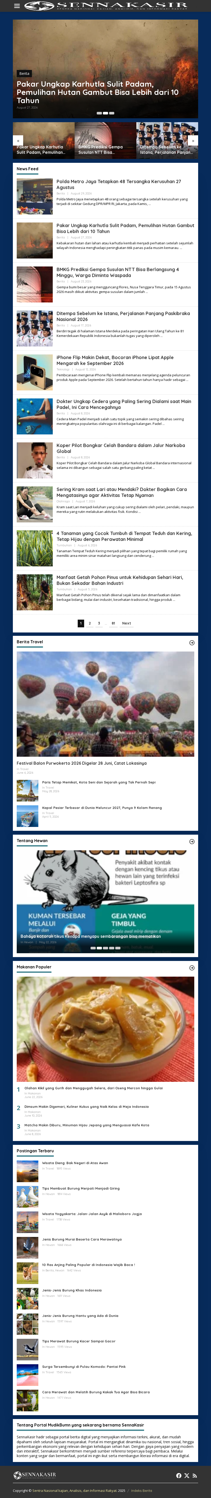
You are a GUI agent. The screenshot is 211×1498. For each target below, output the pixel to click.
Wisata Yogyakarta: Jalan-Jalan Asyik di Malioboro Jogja (92, 1214)
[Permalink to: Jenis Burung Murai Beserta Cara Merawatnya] (27, 1247)
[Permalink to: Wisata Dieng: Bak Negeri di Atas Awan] (27, 1171)
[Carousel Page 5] (117, 948)
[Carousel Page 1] (99, 113)
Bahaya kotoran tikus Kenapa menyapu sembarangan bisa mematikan (91, 936)
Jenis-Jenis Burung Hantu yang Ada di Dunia (80, 1316)
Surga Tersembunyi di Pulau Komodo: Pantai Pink (84, 1367)
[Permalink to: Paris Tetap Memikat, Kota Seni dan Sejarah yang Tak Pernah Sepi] (27, 790)
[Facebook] (178, 1475)
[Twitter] (186, 1475)
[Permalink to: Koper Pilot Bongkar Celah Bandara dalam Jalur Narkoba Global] (35, 459)
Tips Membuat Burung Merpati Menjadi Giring (81, 1188)
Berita (25, 73)
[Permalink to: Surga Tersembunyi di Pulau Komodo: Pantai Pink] (27, 1374)
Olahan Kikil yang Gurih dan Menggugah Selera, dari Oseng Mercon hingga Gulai (93, 1088)
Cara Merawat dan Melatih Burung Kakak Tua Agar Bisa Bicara (96, 1392)
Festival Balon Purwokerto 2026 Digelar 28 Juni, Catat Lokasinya (82, 763)
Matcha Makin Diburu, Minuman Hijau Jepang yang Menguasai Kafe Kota (86, 1125)
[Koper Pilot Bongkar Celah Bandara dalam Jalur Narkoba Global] (154, 468)
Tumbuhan (64, 545)
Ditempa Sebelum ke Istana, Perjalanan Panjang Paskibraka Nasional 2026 (145, 149)
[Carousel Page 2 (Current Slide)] (99, 948)
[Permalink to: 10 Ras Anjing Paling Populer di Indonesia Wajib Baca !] (27, 1272)
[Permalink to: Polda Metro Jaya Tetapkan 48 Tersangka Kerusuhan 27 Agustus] (35, 195)
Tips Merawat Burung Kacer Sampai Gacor (79, 1341)
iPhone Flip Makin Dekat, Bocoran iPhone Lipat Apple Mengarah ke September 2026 (115, 360)
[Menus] (17, 6)
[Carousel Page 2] (105, 113)
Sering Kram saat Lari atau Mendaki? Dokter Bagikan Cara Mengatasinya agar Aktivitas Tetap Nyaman (122, 492)
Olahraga (63, 501)
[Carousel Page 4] (111, 948)
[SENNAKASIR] (106, 5)
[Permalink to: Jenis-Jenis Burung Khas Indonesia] (27, 1298)
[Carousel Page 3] (105, 948)
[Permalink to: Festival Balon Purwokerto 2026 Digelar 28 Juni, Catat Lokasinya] (105, 704)
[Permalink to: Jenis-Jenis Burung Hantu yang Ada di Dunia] (27, 1323)
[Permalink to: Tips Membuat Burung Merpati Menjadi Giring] (27, 1196)
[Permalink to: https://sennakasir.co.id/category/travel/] (192, 643)
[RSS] (194, 1475)
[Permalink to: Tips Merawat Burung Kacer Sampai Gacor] (27, 1349)
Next (126, 623)
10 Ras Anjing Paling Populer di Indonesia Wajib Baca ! (88, 1265)
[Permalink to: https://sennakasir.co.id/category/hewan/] (192, 842)
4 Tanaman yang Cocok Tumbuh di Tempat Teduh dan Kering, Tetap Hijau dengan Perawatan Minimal (124, 536)
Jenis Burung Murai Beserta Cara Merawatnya (82, 1239)
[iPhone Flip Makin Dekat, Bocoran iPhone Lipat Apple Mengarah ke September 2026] (187, 380)
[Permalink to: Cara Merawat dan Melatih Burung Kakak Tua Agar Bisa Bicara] (27, 1400)
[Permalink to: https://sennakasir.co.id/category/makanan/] (192, 968)
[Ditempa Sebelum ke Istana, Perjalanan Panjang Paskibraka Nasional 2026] (161, 336)
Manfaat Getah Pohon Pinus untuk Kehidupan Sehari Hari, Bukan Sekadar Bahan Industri (120, 580)
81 (113, 623)
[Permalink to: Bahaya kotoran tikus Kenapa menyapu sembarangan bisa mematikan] (105, 903)
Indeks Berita (141, 1490)
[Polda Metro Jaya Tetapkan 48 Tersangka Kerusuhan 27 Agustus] (149, 204)
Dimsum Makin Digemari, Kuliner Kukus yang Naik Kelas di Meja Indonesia (86, 1106)
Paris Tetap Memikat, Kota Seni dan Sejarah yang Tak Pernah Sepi (98, 782)
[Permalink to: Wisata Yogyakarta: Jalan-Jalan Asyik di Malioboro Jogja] (27, 1221)
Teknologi (63, 369)
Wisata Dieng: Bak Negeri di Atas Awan (75, 1163)
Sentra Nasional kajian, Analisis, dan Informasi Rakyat (74, 1490)
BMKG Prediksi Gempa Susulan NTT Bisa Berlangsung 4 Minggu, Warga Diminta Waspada (90, 92)
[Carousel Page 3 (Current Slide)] (111, 113)
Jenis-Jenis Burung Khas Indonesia (72, 1290)
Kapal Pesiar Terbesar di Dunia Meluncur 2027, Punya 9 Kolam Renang (102, 808)
